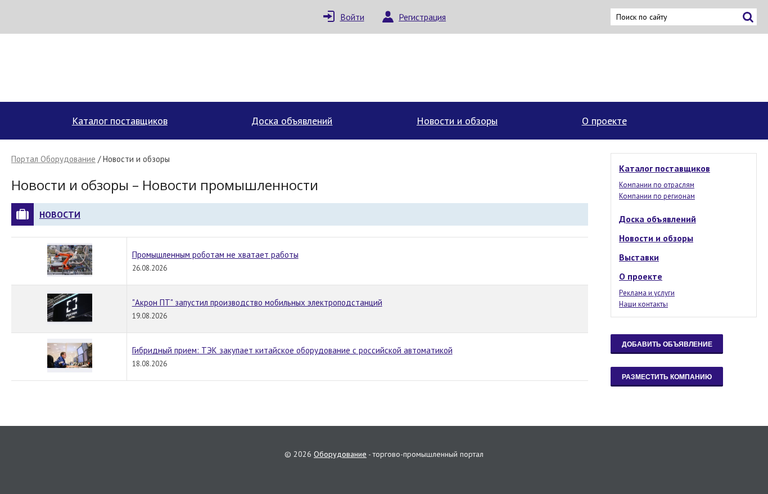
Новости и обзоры (457, 120)
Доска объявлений (291, 120)
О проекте (604, 120)
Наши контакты (643, 304)
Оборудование (340, 454)
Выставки (639, 257)
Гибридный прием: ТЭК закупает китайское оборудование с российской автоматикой (292, 350)
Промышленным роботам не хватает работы (215, 254)
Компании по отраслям (656, 185)
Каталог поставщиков (120, 120)
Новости (59, 214)
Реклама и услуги (647, 293)
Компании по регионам (657, 196)
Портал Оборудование (53, 159)
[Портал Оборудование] (109, 68)
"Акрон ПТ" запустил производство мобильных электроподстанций (257, 302)
